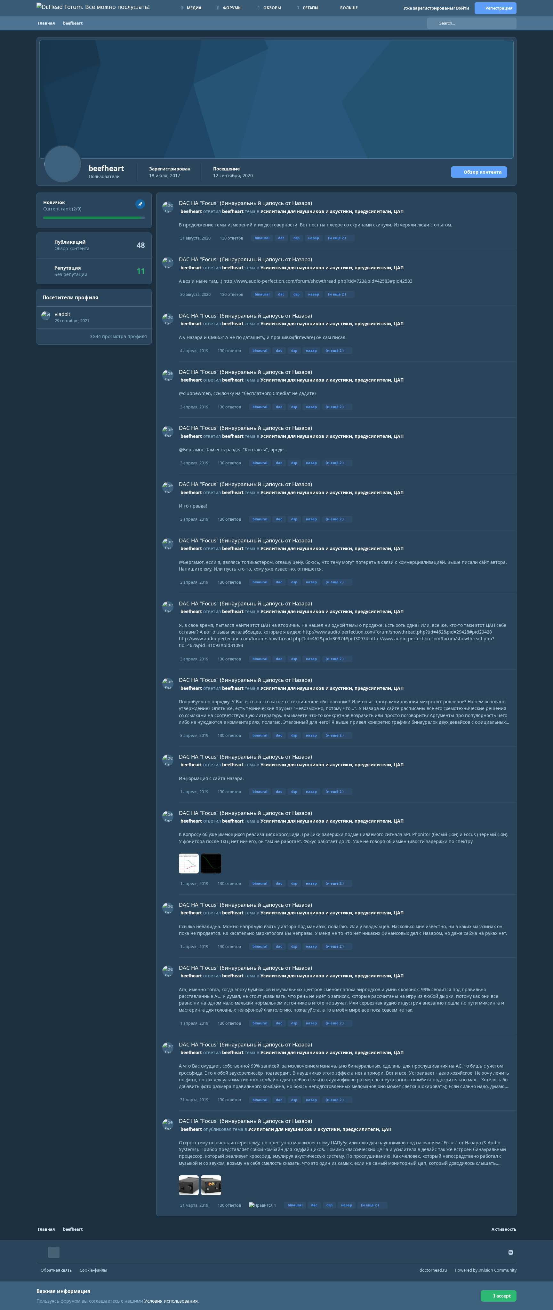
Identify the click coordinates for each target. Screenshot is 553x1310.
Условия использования (171, 1301)
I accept (502, 1296)
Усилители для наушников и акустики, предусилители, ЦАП (332, 211)
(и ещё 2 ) (337, 237)
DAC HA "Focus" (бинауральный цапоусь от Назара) (245, 203)
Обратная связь (56, 1270)
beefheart (191, 211)
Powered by (486, 1270)
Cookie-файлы (93, 1270)
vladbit (62, 314)
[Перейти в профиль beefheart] (167, 207)
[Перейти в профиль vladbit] (45, 315)
